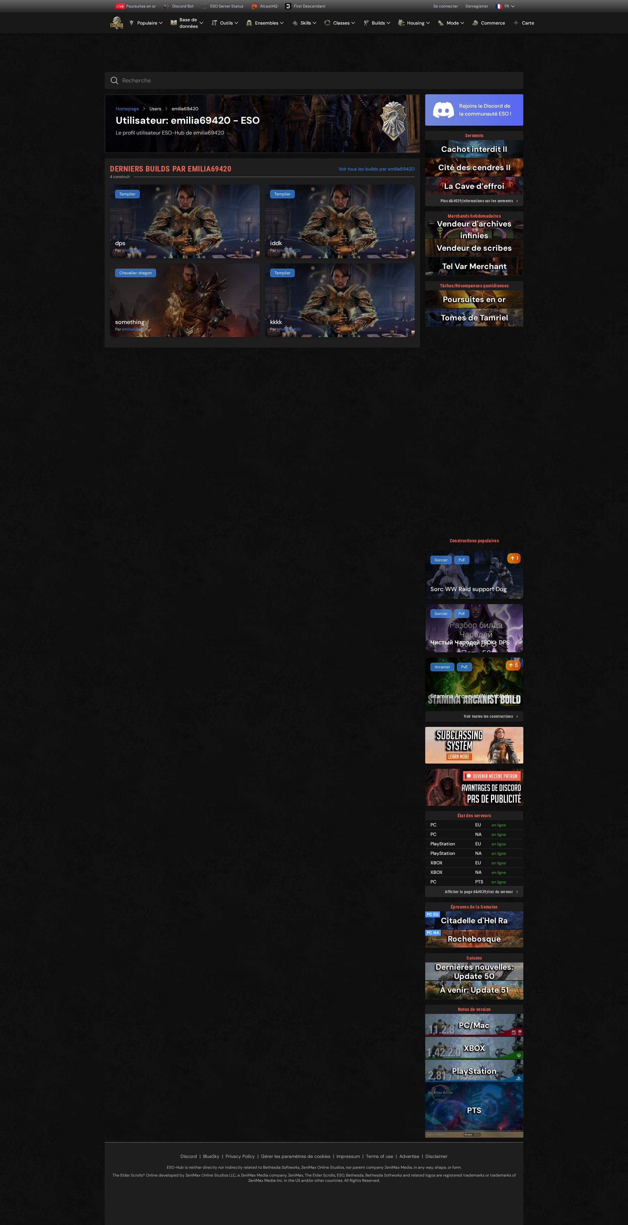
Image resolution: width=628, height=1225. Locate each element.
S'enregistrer (476, 6)
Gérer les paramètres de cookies (295, 1156)
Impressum (348, 1156)
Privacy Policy (240, 1156)
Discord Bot (183, 6)
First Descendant (309, 6)
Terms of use (379, 1156)
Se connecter (445, 6)
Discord (189, 1156)
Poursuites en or (136, 6)
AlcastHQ (268, 6)
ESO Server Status (226, 6)
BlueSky (211, 1156)
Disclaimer (436, 1156)
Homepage (127, 109)
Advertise (409, 1156)
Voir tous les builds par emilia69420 (377, 169)
